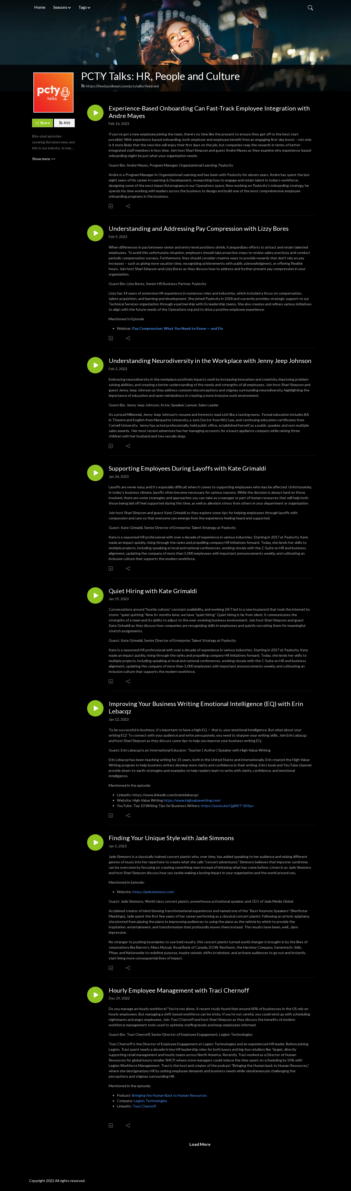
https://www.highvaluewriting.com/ (192, 800)
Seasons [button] (60, 7)
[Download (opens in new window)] (111, 206)
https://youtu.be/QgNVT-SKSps (227, 805)
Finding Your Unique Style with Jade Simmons (171, 837)
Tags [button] (82, 7)
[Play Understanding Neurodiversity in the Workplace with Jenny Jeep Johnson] (95, 365)
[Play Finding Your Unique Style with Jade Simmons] (95, 842)
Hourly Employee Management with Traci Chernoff (179, 990)
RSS (67, 123)
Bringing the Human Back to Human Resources (169, 1095)
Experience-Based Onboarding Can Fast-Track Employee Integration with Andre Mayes (209, 112)
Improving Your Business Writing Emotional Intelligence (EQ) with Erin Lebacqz (206, 707)
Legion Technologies (150, 1100)
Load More (199, 1144)
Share (45, 123)
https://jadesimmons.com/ (153, 892)
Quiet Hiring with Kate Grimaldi (153, 590)
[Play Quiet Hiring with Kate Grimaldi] (95, 595)
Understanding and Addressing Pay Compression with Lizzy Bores (199, 228)
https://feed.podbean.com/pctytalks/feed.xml (122, 86)
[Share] (128, 206)
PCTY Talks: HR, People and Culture (160, 76)
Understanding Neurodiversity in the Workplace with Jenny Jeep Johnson (210, 360)
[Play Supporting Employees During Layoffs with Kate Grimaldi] (95, 473)
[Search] (310, 7)
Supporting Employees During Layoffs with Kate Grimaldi (187, 468)
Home (39, 7)
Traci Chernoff (144, 1106)
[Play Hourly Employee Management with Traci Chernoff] (95, 995)
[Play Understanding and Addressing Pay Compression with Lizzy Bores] (95, 233)
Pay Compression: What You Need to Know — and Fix (177, 328)
